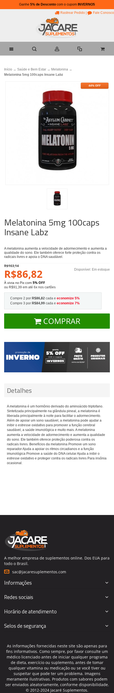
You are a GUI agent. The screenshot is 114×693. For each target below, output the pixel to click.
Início (8, 69)
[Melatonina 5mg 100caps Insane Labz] (57, 199)
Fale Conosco (103, 13)
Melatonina (59, 69)
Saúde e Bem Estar (31, 69)
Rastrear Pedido (72, 13)
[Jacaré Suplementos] (57, 28)
